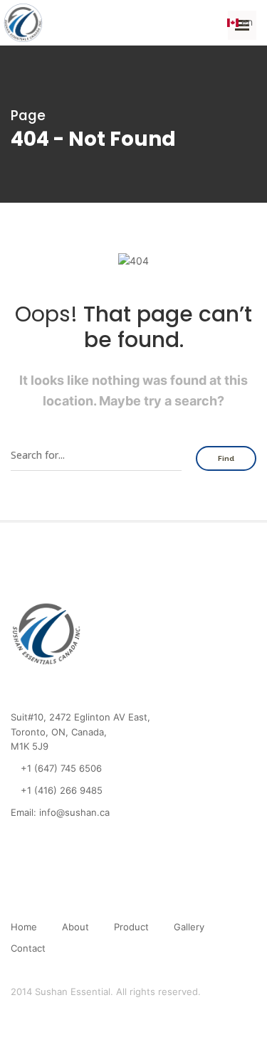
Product (131, 926)
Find (226, 458)
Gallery (189, 926)
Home (24, 926)
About (75, 926)
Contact (28, 948)
